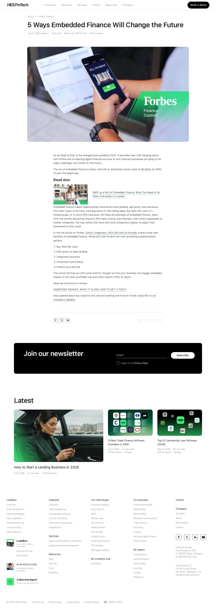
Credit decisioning (15, 523)
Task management (58, 509)
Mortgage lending (99, 550)
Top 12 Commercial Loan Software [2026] (177, 442)
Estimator (53, 572)
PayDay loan (97, 518)
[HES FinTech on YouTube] (203, 537)
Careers (179, 527)
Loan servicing (14, 527)
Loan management (15, 509)
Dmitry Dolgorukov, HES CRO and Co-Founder (111, 232)
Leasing (137, 532)
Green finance (140, 541)
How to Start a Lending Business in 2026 (46, 467)
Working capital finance (145, 536)
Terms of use (37, 602)
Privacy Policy (141, 363)
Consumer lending (99, 505)
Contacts (180, 513)
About (179, 518)
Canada (137, 573)
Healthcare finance (100, 541)
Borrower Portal (24, 551)
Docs (51, 568)
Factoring (138, 527)
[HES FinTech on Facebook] (178, 537)
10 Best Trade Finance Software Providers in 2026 (126, 442)
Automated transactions (60, 523)
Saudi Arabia (139, 563)
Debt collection (14, 532)
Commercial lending (143, 505)
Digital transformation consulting (65, 541)
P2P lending (97, 532)
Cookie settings (91, 602)
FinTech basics (45, 16)
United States (140, 554)
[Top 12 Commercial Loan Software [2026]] (179, 423)
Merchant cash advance (145, 518)
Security (53, 563)
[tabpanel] (58, 442)
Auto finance (97, 509)
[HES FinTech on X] (187, 537)
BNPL (93, 514)
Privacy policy (55, 602)
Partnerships (182, 523)
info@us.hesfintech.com (187, 575)
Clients (96, 5)
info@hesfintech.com (186, 556)
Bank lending (140, 514)
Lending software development (64, 545)
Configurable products (60, 514)
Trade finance (140, 523)
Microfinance (97, 523)
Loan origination (14, 518)
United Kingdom (141, 559)
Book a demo (198, 4)
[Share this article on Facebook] (55, 320)
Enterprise (96, 563)
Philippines (139, 577)
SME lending (139, 509)
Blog (30, 16)
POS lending (97, 545)
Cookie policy (72, 602)
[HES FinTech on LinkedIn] (195, 537)
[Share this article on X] (62, 320)
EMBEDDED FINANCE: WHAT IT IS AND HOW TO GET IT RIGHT (90, 289)
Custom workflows (58, 518)
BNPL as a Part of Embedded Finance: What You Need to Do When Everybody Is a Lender (126, 194)
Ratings (128, 452)
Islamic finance (98, 527)
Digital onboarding (15, 514)
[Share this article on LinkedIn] (68, 320)
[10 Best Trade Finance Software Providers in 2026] (130, 423)
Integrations (55, 527)
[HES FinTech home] (18, 5)
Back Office (22, 555)
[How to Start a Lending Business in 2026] (58, 436)
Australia (138, 568)
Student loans (98, 536)
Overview (11, 505)
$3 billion (146, 169)
